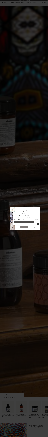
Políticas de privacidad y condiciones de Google (24, 219)
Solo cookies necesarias (18, 221)
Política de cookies (16, 219)
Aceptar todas (29, 221)
